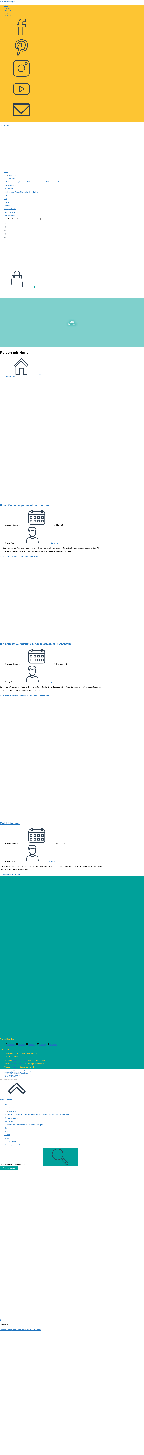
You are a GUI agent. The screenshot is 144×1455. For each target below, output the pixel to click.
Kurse (6, 13)
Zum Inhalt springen (7, 2)
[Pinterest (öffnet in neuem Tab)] (21, 54)
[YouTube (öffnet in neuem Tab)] (21, 95)
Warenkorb (7, 15)
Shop (6, 6)
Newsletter (7, 8)
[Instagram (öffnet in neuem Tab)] (21, 74)
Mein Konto (7, 10)
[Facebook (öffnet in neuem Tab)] (21, 33)
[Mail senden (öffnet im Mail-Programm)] (21, 116)
